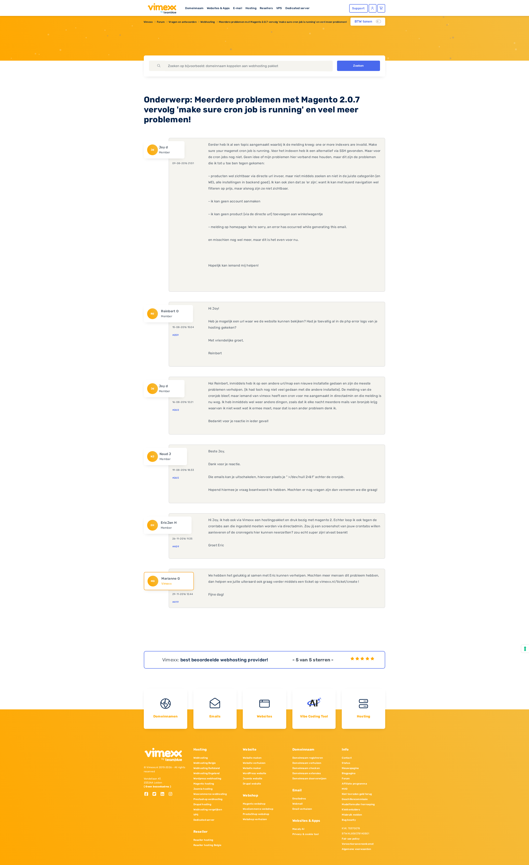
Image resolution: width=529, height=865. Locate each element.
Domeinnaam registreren (307, 757)
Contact (347, 757)
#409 (175, 546)
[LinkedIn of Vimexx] (164, 794)
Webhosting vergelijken (207, 809)
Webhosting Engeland (206, 773)
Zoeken (358, 65)
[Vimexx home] (160, 7)
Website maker (252, 768)
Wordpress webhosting (207, 778)
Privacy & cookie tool (305, 834)
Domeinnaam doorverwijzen (309, 778)
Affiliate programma (354, 783)
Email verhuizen (302, 808)
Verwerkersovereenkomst (358, 843)
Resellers (266, 8)
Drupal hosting (202, 804)
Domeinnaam (194, 8)
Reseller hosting (203, 840)
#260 (175, 409)
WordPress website (254, 773)
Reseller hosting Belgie (207, 845)
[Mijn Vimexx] (372, 8)
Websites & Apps (218, 8)
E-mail (237, 8)
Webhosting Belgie (204, 763)
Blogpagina (348, 773)
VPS (279, 8)
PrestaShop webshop (256, 814)
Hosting (250, 8)
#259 (175, 335)
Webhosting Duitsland (206, 768)
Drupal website (252, 783)
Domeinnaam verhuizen (306, 763)
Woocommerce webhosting (210, 794)
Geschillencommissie (355, 799)
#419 (175, 602)
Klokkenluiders (351, 809)
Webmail (297, 803)
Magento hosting (203, 783)
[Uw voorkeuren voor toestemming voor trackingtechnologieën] (525, 649)
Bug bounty (349, 819)
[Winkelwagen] (381, 8)
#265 (175, 477)
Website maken (252, 757)
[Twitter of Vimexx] (156, 794)
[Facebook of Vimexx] (148, 794)
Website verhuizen (254, 763)
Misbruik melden (352, 814)
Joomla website (252, 778)
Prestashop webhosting (208, 799)
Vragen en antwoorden (183, 21)
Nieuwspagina (350, 768)
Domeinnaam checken (306, 768)
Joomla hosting (202, 788)
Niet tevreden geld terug (357, 794)
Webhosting (207, 21)
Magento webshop (254, 803)
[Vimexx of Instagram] (171, 794)
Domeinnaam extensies (306, 773)
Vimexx (148, 21)
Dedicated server (297, 8)
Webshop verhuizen (255, 819)
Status (346, 763)
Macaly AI (298, 829)
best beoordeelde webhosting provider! (224, 660)
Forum (161, 21)
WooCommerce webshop (258, 808)
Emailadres (299, 798)
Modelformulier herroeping (358, 804)
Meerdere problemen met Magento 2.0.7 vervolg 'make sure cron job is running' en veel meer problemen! (283, 21)
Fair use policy (351, 838)
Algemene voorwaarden (356, 849)
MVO (344, 788)
